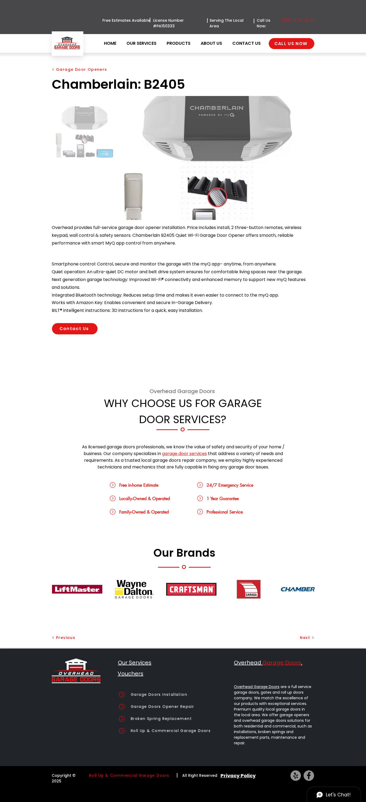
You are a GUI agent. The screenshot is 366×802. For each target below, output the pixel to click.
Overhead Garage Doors (256, 686)
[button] (180, 43)
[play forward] (308, 589)
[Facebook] (309, 775)
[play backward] (58, 589)
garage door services (184, 453)
